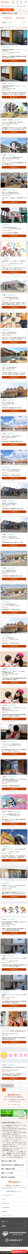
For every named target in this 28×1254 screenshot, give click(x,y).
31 (24, 1089)
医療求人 (10, 1127)
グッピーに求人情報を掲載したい (15, 1157)
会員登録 (4, 1136)
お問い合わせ (5, 1203)
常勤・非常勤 (7, 9)
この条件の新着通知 (22, 27)
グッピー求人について (7, 1195)
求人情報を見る (14, 60)
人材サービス (4, 1221)
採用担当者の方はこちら (13, 1191)
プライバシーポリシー (7, 1215)
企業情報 (3, 1226)
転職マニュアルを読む (7, 1173)
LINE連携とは (22, 1118)
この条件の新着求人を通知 (14, 1104)
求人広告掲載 (5, 1207)
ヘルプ (4, 1199)
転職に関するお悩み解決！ (8, 1177)
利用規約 (4, 1211)
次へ (20, 1085)
